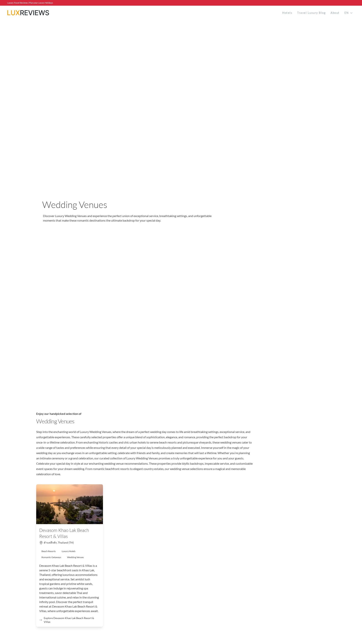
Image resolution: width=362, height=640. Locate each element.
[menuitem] (287, 13)
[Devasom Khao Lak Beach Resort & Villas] (69, 504)
